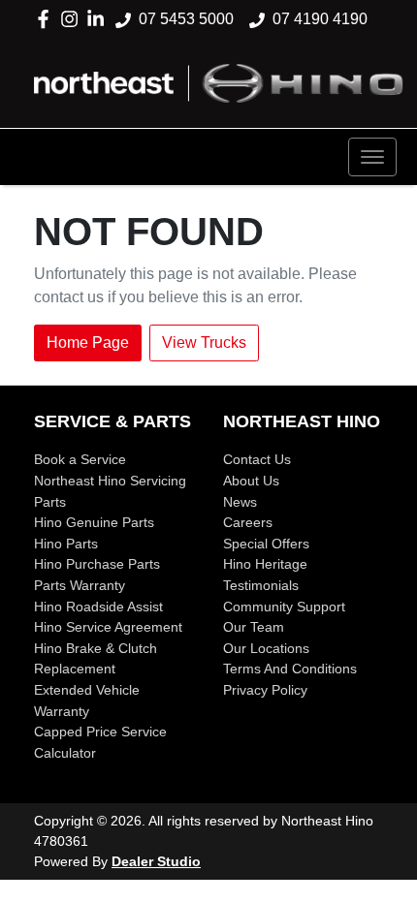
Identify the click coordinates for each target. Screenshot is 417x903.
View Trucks (204, 342)
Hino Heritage (265, 564)
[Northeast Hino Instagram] (73, 19)
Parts (50, 502)
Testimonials (261, 585)
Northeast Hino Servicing (110, 480)
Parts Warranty (79, 585)
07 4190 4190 (320, 19)
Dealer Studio (156, 861)
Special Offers (266, 543)
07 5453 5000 (186, 19)
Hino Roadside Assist (98, 606)
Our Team (253, 627)
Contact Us (257, 459)
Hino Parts (66, 543)
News (240, 502)
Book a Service (80, 459)
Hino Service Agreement (108, 627)
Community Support (284, 606)
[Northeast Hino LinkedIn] (99, 19)
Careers (248, 522)
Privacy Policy (265, 690)
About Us (251, 480)
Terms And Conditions (290, 668)
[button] (372, 157)
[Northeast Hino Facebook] (47, 19)
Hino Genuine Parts (94, 522)
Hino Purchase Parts (97, 564)
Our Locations (266, 648)
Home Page (88, 342)
